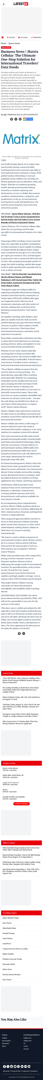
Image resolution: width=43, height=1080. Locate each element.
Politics (4, 1038)
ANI (4, 115)
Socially (24, 37)
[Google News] (25, 1066)
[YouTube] (15, 1066)
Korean (26, 1049)
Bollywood (27, 1038)
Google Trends (9, 763)
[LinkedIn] (22, 1066)
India (4, 1035)
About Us (6, 1071)
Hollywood (27, 1041)
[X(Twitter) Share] (15, 119)
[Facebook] (4, 1066)
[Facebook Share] (11, 119)
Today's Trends (21, 804)
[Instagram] (18, 1066)
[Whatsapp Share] (20, 119)
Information (6, 1041)
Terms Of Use (15, 1071)
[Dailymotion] (11, 1066)
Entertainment (32, 1035)
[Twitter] (8, 1066)
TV (25, 1043)
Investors (34, 1071)
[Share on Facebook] (19, 633)
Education (5, 1043)
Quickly (11, 37)
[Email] (29, 1066)
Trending (37, 37)
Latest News (8, 673)
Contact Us (25, 1071)
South (26, 1046)
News (4, 1046)
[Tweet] (23, 633)
